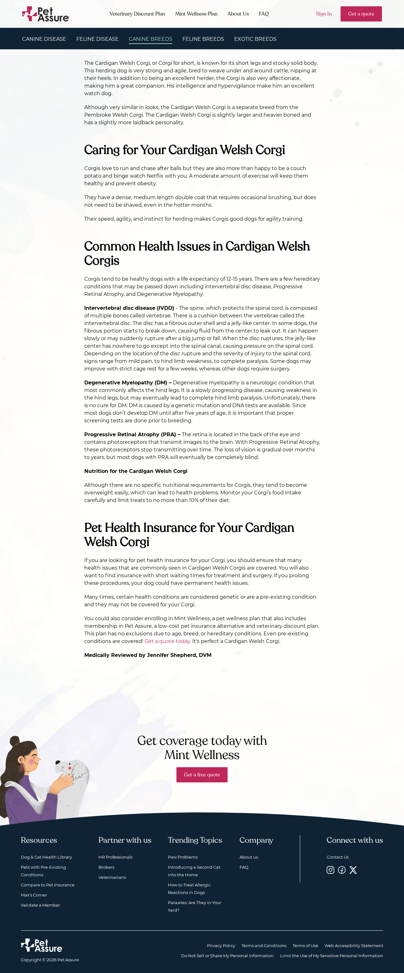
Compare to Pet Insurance (47, 884)
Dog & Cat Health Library (46, 857)
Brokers (106, 867)
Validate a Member (40, 905)
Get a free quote (202, 774)
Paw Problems (183, 857)
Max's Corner (34, 894)
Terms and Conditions (263, 945)
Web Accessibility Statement (353, 945)
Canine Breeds (150, 39)
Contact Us (338, 857)
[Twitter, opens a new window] (353, 870)
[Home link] (42, 945)
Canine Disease (44, 39)
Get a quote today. (168, 641)
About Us (238, 13)
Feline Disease (97, 39)
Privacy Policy (221, 945)
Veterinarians (112, 877)
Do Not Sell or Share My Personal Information (227, 955)
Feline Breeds (203, 39)
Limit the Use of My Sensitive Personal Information (331, 955)
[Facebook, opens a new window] (342, 870)
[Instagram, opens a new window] (330, 870)
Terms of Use (305, 945)
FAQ (264, 13)
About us (249, 857)
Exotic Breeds (255, 39)
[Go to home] (46, 13)
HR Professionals (115, 857)
